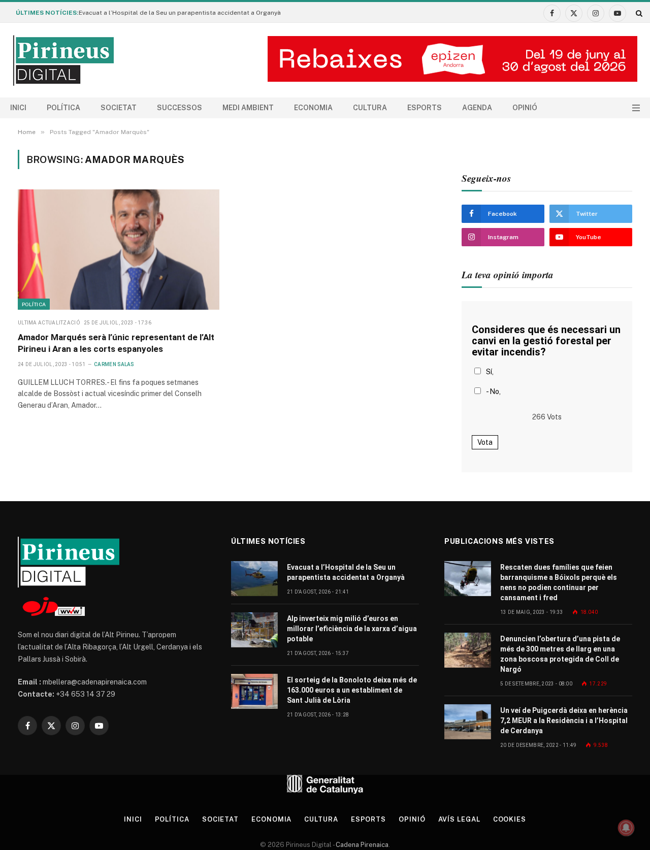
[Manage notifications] (626, 828)
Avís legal (459, 819)
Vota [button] (485, 442)
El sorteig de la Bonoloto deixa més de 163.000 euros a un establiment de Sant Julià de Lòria (352, 690)
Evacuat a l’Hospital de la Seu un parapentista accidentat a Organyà (180, 12)
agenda (477, 108)
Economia (313, 108)
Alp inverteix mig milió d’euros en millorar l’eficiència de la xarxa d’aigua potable (352, 628)
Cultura (370, 108)
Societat (119, 108)
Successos (179, 108)
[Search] (638, 13)
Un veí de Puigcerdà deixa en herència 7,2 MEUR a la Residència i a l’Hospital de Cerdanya (564, 720)
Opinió (524, 108)
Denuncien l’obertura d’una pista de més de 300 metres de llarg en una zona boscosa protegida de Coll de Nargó (560, 654)
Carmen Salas (114, 364)
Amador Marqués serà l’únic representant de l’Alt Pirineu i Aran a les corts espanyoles (116, 343)
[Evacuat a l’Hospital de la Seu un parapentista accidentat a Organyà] (254, 578)
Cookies (509, 819)
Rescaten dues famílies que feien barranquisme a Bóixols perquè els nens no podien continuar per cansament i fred (558, 582)
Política (63, 108)
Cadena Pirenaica (361, 844)
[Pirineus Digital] (63, 60)
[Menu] (636, 108)
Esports (424, 108)
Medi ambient (248, 108)
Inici (18, 108)
